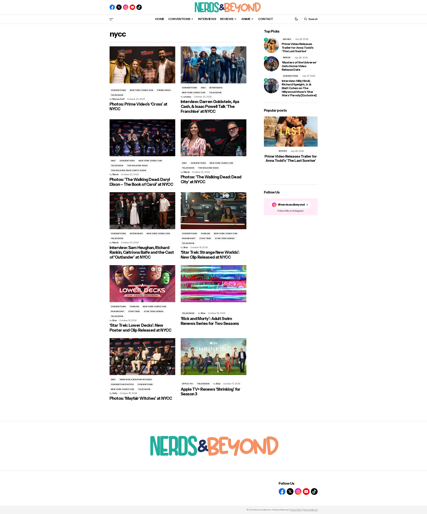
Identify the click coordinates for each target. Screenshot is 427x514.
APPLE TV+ (187, 384)
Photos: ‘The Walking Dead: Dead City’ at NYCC (211, 179)
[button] (111, 19)
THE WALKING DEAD (137, 165)
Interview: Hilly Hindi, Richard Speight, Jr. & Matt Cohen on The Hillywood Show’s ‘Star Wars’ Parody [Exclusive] (299, 88)
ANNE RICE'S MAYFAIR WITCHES (136, 379)
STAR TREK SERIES (224, 238)
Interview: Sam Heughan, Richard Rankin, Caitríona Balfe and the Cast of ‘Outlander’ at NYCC (142, 252)
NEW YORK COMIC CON (141, 90)
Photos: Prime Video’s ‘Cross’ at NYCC (138, 106)
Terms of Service (310, 509)
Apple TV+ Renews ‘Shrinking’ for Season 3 (210, 392)
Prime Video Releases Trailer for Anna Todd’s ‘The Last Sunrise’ (298, 47)
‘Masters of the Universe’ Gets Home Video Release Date (299, 66)
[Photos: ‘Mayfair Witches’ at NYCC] (142, 356)
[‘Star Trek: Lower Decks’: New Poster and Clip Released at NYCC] (142, 283)
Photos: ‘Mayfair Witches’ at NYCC (141, 398)
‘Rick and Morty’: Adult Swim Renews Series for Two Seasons (210, 321)
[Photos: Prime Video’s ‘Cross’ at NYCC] (142, 64)
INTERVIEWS (215, 88)
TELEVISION (117, 95)
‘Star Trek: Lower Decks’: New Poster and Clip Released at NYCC (140, 328)
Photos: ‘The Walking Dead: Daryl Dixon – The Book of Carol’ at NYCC (141, 182)
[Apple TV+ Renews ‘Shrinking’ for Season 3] (213, 356)
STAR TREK (205, 238)
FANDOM (205, 233)
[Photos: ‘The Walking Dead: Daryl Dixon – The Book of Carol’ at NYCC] (142, 137)
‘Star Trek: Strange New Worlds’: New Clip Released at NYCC (210, 255)
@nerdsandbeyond (291, 204)
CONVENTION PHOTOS (122, 384)
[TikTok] (139, 7)
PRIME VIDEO (164, 90)
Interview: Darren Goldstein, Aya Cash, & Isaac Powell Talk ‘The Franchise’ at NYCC (210, 106)
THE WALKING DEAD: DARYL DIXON (128, 170)
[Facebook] (112, 7)
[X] (119, 7)
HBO (203, 88)
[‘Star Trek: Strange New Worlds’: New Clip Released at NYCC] (213, 210)
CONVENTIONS (118, 90)
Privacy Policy (296, 509)
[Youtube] (132, 7)
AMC (113, 161)
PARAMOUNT (188, 238)
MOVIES (287, 39)
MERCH (287, 57)
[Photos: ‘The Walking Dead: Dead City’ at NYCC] (213, 137)
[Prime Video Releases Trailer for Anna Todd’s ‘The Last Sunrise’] (271, 45)
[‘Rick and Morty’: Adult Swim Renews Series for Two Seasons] (213, 283)
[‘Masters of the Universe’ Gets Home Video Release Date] (271, 63)
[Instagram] (125, 7)
